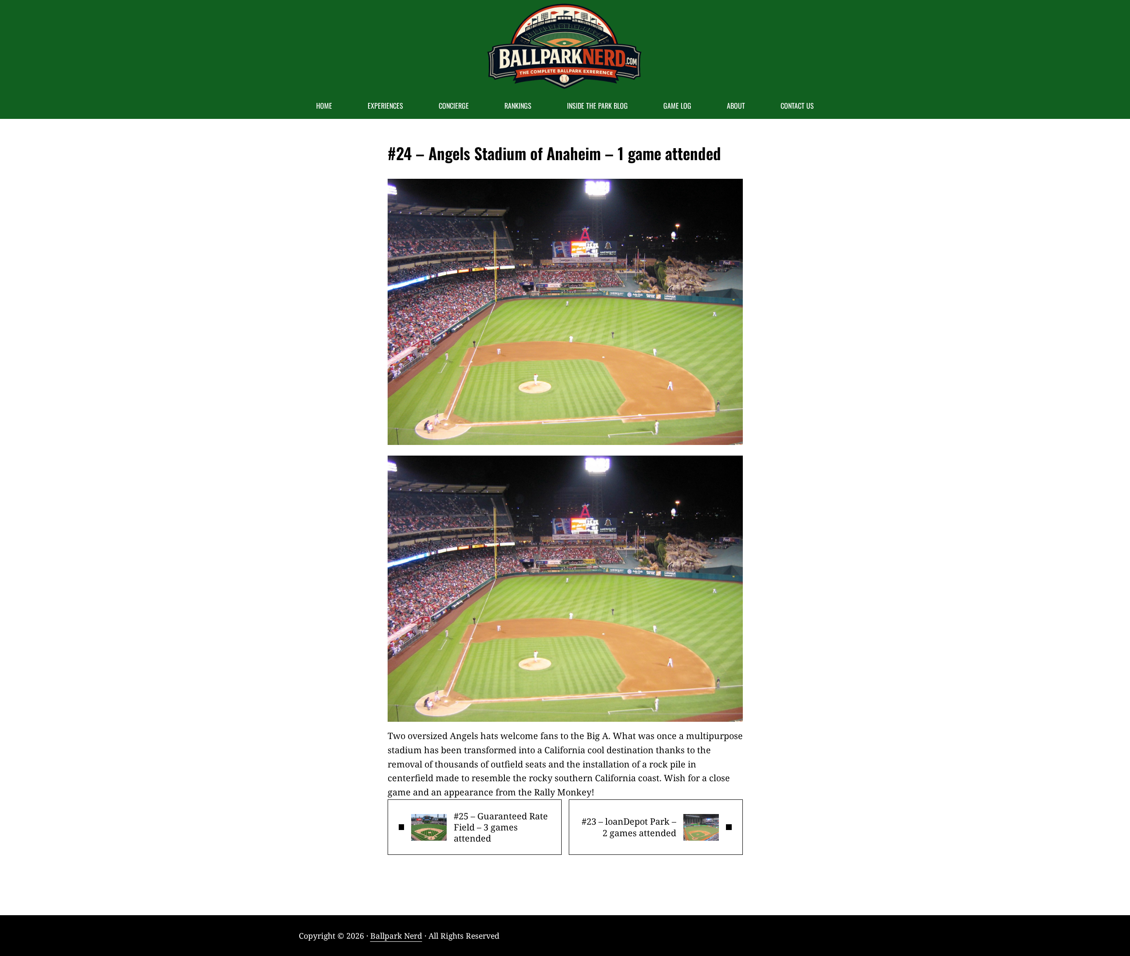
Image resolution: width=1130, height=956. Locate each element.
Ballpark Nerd (396, 935)
